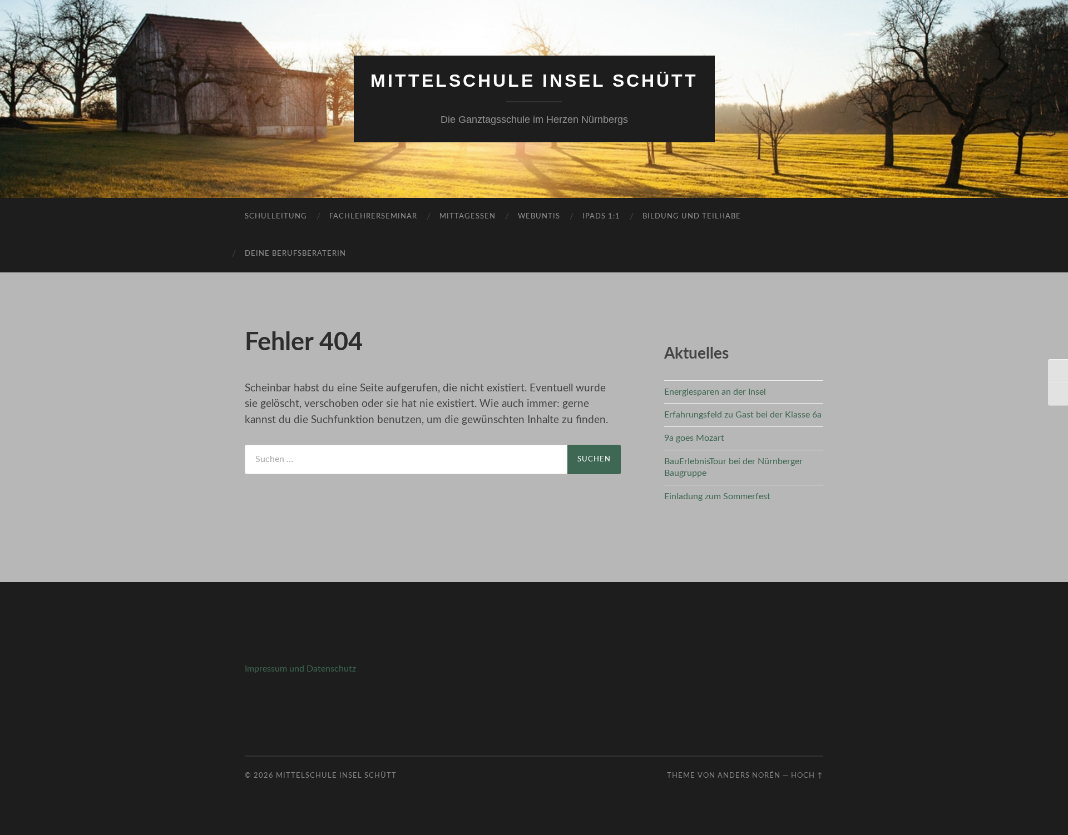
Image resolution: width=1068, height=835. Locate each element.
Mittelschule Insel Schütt (534, 81)
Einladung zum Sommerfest (717, 496)
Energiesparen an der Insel (715, 391)
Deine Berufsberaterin (295, 253)
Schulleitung (276, 216)
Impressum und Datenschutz (300, 668)
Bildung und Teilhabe (691, 216)
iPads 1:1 (601, 216)
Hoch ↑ (807, 775)
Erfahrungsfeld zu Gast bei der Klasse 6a (743, 414)
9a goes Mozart (694, 438)
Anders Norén (749, 775)
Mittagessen (467, 216)
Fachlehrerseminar (373, 216)
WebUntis (539, 216)
